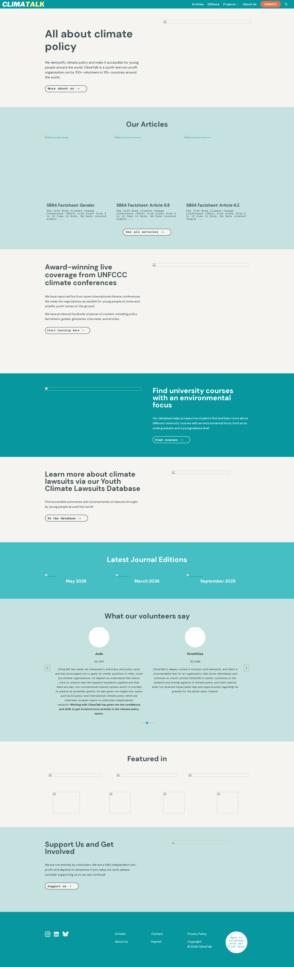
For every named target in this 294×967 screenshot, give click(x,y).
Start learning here (63, 330)
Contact (157, 934)
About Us (121, 942)
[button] (141, 723)
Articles (120, 934)
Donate (270, 4)
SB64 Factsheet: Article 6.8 (143, 205)
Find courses (166, 440)
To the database (61, 518)
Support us (56, 886)
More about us (61, 89)
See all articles (142, 232)
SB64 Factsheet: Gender (71, 205)
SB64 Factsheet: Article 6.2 (212, 205)
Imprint (156, 942)
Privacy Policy (197, 934)
